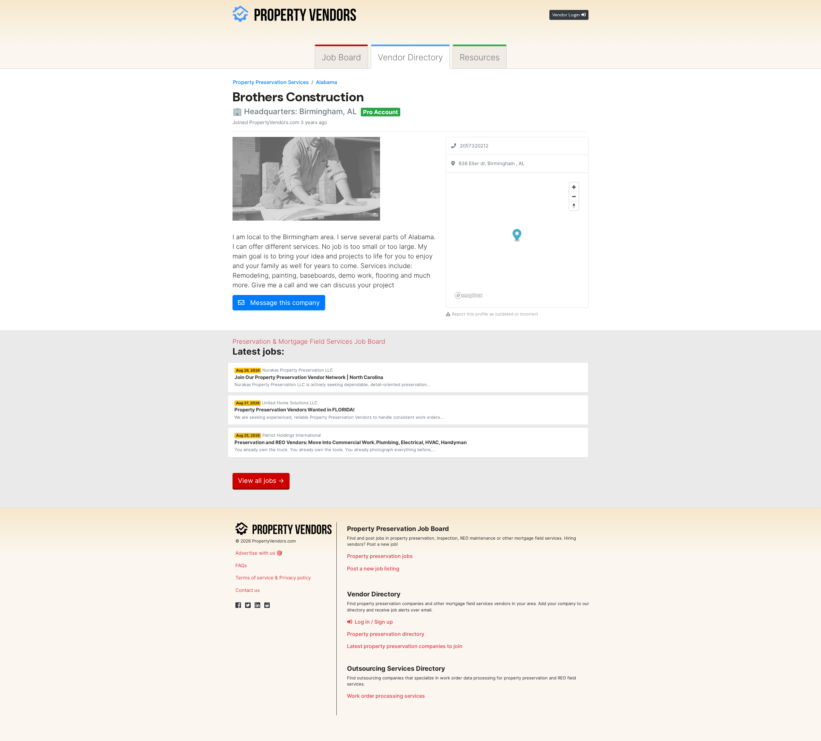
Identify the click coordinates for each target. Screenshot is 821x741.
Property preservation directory (385, 634)
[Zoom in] (574, 187)
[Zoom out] (574, 196)
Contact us (247, 590)
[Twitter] (248, 605)
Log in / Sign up (372, 622)
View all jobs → (261, 480)
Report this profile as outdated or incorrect (494, 313)
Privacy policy (295, 578)
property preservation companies (405, 646)
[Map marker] (517, 235)
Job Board (341, 57)
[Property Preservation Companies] (294, 13)
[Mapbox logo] (468, 295)
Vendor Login (566, 15)
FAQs (241, 565)
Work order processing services (386, 696)
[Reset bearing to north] (574, 205)
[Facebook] (238, 605)
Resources (480, 57)
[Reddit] (267, 605)
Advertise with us (255, 553)
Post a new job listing (373, 568)
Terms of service (254, 578)
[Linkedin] (257, 605)
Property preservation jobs (380, 556)
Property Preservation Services (271, 82)
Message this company (282, 303)
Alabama (326, 82)
